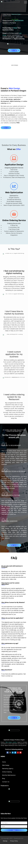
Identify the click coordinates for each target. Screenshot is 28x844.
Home (4, 762)
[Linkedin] (13, 752)
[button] (14, 50)
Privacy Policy (14, 841)
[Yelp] (18, 752)
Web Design (5, 765)
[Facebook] (7, 752)
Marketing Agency (7, 768)
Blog (3, 778)
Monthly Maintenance (8, 775)
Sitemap (5, 841)
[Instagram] (10, 752)
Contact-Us (5, 782)
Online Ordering (7, 772)
